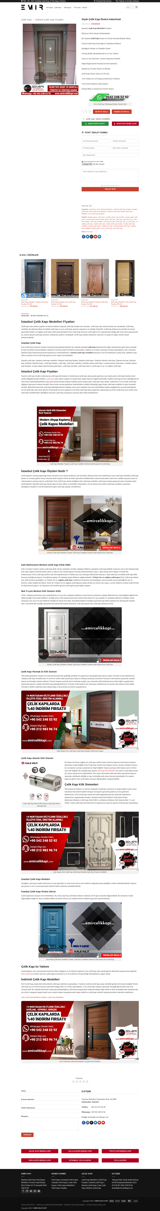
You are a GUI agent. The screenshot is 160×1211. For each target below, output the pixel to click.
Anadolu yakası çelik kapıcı (96, 217)
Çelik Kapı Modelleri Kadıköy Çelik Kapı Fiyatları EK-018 (94, 303)
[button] (24, 92)
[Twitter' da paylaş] (87, 236)
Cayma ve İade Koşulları (96, 1205)
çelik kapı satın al (121, 221)
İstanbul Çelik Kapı (89, 1185)
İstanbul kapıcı (95, 228)
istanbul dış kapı (107, 226)
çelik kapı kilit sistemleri (106, 771)
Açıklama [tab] (25, 316)
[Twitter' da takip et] (95, 1122)
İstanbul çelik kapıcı (94, 226)
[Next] (138, 285)
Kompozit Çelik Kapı (113, 211)
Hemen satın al (122, 112)
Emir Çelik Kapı (27, 974)
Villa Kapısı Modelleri (66, 1185)
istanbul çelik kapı (99, 224)
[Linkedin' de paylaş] (99, 236)
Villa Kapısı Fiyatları (59, 1188)
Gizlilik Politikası (28, 1205)
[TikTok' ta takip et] (91, 1122)
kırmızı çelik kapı (106, 228)
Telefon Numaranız (28, 1108)
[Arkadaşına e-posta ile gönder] (91, 236)
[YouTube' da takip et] (103, 1122)
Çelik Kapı (57, 7)
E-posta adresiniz (27, 1099)
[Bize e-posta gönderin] (35, 1191)
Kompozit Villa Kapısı (70, 1180)
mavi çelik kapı (118, 228)
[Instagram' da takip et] (87, 1122)
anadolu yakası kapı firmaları (115, 217)
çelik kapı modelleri (96, 221)
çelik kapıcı (132, 221)
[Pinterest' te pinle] (95, 236)
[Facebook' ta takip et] (83, 1122)
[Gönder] (136, 7)
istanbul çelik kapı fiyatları (114, 224)
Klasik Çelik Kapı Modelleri (97, 211)
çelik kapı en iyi (128, 219)
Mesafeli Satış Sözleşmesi (74, 1205)
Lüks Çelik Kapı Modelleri (31, 997)
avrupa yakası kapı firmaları (95, 219)
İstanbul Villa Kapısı (60, 1182)
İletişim (84, 7)
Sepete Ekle (101, 112)
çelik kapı (119, 219)
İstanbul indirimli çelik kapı (121, 226)
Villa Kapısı (67, 7)
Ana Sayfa (49, 7)
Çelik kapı (50, 379)
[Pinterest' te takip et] (99, 1122)
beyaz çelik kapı (110, 219)
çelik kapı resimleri (109, 221)
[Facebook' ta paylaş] (83, 236)
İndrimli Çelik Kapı (96, 1182)
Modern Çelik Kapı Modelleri (52, 997)
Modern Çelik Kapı (94, 1188)
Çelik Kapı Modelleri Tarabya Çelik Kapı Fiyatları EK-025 (34, 303)
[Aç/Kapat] (84, 119)
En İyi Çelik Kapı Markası (105, 209)
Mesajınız (24, 1116)
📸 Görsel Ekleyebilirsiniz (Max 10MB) (92, 161)
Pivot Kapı (77, 7)
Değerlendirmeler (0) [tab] (39, 316)
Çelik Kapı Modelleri (89, 1180)
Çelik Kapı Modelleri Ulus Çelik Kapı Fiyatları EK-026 (63, 303)
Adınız (23, 1091)
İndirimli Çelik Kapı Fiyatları (49, 19)
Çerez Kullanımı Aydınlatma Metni (49, 1205)
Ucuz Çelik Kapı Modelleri (96, 214)
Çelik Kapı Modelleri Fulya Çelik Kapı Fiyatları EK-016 (123, 303)
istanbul (84, 347)
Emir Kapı (89, 231)
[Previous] (21, 285)
